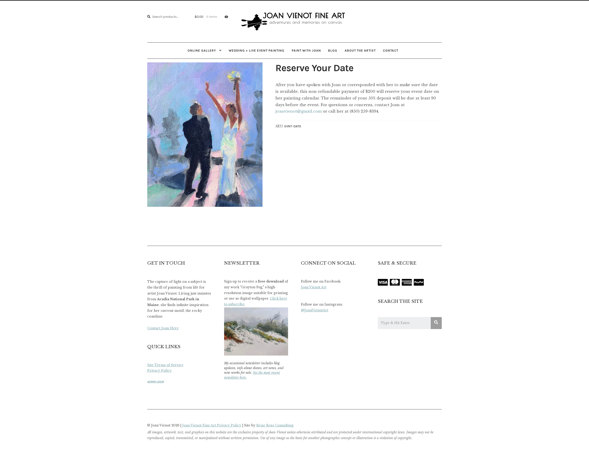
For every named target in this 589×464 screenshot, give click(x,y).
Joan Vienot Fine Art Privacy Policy (211, 425)
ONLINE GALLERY (202, 50)
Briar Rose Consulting (275, 425)
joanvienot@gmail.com (298, 111)
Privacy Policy (159, 371)
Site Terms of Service (165, 365)
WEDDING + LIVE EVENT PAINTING (256, 50)
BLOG (332, 50)
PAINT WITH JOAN (306, 50)
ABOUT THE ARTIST (360, 50)
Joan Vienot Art (313, 287)
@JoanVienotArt (314, 310)
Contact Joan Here (163, 328)
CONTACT (390, 50)
